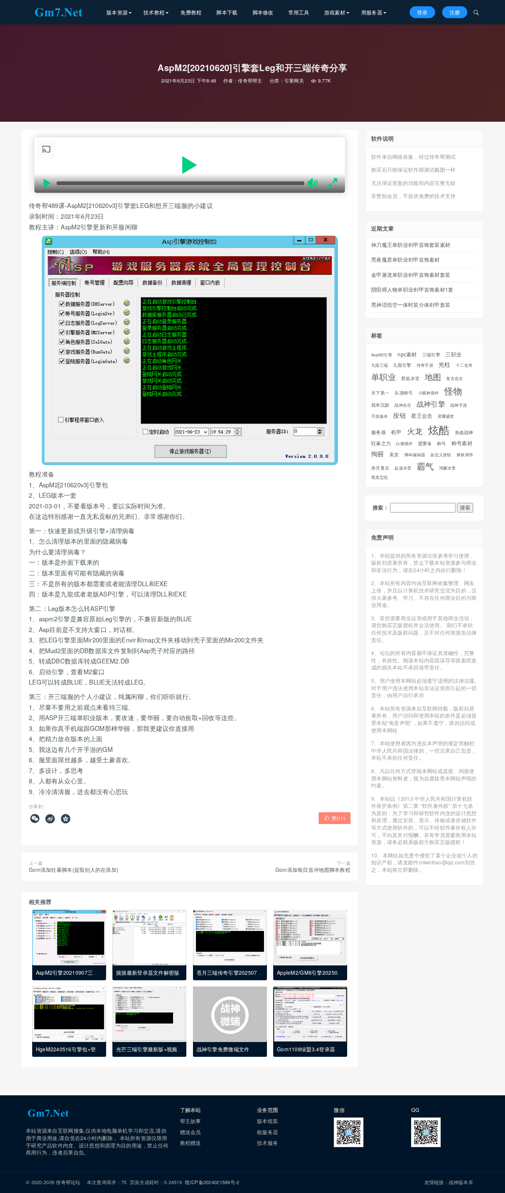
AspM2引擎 (381, 354)
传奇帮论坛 (68, 1182)
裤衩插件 (465, 454)
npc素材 (407, 354)
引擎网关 (294, 80)
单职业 (383, 376)
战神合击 (402, 405)
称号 (441, 443)
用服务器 (371, 12)
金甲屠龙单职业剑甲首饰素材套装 (410, 274)
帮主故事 (190, 1121)
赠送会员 (190, 1132)
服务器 (378, 432)
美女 (394, 454)
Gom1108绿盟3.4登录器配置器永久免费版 (327, 1049)
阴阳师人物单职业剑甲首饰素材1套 (412, 289)
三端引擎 (431, 354)
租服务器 (267, 1132)
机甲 (396, 432)
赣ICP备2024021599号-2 (212, 1182)
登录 (422, 12)
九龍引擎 (402, 365)
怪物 (453, 391)
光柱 (444, 364)
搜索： (381, 507)
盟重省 (425, 443)
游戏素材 (334, 12)
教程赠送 (190, 1142)
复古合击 (454, 378)
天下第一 (380, 393)
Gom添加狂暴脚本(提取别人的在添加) (73, 869)
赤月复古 (380, 468)
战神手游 (458, 405)
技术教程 (154, 12)
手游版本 (379, 416)
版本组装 (267, 1121)
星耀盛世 (446, 416)
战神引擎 (431, 404)
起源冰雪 (402, 468)
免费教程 (190, 12)
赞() (334, 817)
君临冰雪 (410, 378)
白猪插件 (404, 443)
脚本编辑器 (414, 454)
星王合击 (421, 415)
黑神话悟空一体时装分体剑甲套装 (410, 304)
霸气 (425, 466)
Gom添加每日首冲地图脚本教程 (312, 869)
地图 (433, 376)
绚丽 (377, 453)
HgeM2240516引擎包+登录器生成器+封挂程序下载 (96, 1049)
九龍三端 (379, 365)
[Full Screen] (332, 183)
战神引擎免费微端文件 (223, 1049)
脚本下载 (226, 12)
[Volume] (313, 183)
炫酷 (439, 429)
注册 (455, 12)
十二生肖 (464, 365)
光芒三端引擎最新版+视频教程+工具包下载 (166, 1049)
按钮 (399, 415)
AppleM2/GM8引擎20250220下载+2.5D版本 (329, 972)
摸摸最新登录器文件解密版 (147, 972)
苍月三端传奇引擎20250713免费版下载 (243, 972)
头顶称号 (403, 393)
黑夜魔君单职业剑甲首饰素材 (405, 259)
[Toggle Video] (47, 183)
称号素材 (461, 443)
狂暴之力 (381, 443)
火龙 (415, 431)
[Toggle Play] (189, 165)
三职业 (453, 354)
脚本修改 (263, 12)
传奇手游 (425, 365)
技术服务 (267, 1142)
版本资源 (117, 12)
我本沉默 (380, 405)
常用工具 (298, 12)
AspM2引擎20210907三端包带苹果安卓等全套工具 (96, 972)
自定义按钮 (440, 454)
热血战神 (464, 432)
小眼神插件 (428, 393)
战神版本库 (461, 1182)
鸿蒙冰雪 (447, 468)
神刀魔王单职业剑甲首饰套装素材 (410, 244)
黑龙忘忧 (379, 477)
